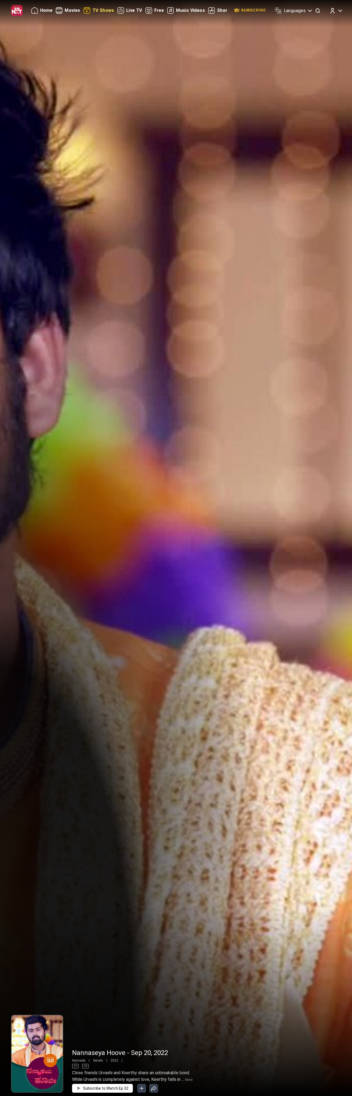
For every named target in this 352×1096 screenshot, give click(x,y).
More (189, 1080)
